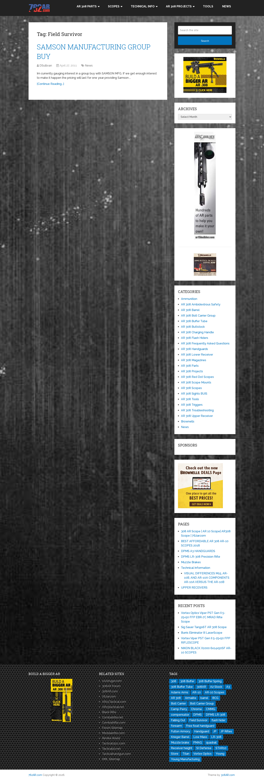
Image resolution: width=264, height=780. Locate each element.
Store (174, 753)
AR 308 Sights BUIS (194, 393)
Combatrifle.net (112, 717)
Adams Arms (179, 692)
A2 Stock (216, 686)
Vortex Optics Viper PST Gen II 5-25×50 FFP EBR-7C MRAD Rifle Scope (203, 617)
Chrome (196, 709)
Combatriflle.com (113, 722)
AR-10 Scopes (214, 692)
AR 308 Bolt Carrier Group (198, 315)
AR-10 (196, 692)
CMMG (210, 709)
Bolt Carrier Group (202, 703)
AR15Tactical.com (114, 701)
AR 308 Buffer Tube (194, 321)
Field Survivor (198, 720)
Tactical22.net (111, 748)
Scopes (113, 6)
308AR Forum (111, 686)
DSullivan (46, 65)
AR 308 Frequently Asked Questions (205, 343)
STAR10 (221, 748)
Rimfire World (111, 738)
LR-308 (216, 737)
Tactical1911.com (113, 743)
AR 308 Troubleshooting (197, 410)
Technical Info (143, 6)
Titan (185, 753)
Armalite (190, 698)
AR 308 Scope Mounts (196, 382)
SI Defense (203, 748)
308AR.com (110, 691)
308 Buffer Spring (210, 681)
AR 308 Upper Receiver (197, 416)
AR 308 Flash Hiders (194, 338)
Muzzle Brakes (191, 562)
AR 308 (176, 698)
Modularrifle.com (113, 733)
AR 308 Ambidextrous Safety (200, 304)
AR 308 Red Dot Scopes (197, 377)
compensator (180, 714)
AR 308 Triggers (192, 404)
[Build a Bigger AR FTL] (204, 92)
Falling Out (178, 720)
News (226, 6)
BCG (215, 698)
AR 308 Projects (179, 6)
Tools (208, 6)
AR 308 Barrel (190, 310)
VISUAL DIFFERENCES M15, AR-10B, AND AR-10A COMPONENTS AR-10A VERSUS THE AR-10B (206, 578)
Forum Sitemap (112, 727)
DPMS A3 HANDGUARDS (198, 551)
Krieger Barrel (180, 737)
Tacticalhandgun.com (116, 754)
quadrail (211, 742)
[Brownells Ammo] (205, 274)
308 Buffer (187, 681)
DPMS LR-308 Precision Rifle (200, 556)
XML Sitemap (111, 759)
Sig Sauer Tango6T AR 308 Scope (204, 627)
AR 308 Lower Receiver (197, 354)
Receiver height (181, 748)
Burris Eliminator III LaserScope (201, 632)
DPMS (197, 714)
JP (214, 731)
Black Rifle (109, 712)
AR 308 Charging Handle (197, 332)
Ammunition (189, 299)
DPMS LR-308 (215, 714)
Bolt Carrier (178, 703)
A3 (228, 686)
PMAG (197, 742)
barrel (204, 698)
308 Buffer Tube (182, 686)
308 (173, 681)
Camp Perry (179, 709)
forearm (176, 726)
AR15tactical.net (113, 707)
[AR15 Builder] (205, 238)
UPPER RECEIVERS (194, 587)
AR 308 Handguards (194, 349)
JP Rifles (226, 731)
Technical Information (195, 567)
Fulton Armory (180, 731)
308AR (201, 686)
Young (220, 753)
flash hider (218, 720)
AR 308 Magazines (193, 360)
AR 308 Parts (87, 6)
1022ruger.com (112, 681)
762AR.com (35, 775)
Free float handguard (200, 726)
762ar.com (109, 696)
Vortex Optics (202, 753)
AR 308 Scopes (191, 388)
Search (205, 40)
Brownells (187, 421)
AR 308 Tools (190, 399)
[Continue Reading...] (50, 84)
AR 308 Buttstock (193, 326)
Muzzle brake (180, 742)
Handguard (201, 731)
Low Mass (200, 737)
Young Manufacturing (185, 759)
